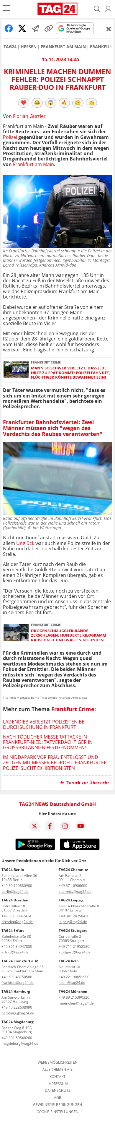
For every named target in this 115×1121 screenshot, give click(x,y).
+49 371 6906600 (73, 885)
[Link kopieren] (49, 28)
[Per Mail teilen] (35, 28)
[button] (108, 9)
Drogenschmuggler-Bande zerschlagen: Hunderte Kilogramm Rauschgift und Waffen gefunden (68, 635)
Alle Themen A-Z (57, 1070)
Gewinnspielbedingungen (57, 1105)
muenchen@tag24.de (76, 1003)
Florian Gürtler (29, 116)
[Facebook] (50, 826)
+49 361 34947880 (16, 946)
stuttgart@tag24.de (75, 952)
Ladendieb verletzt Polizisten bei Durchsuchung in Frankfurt (44, 724)
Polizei (10, 137)
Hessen (29, 46)
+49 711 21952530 (74, 946)
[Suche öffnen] (97, 9)
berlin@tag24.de (15, 891)
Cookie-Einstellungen (57, 1112)
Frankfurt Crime (72, 709)
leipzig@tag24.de (73, 921)
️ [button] (24, 102)
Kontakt (57, 1077)
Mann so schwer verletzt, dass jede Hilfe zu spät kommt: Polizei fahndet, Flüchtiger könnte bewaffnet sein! (70, 372)
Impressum (57, 1084)
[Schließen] (109, 29)
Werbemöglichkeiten (58, 1062)
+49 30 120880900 (16, 885)
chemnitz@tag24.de (75, 891)
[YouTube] (80, 826)
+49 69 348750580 (16, 976)
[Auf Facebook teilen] (9, 28)
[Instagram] (65, 826)
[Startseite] (57, 8)
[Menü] (6, 9)
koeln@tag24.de (72, 982)
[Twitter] (34, 826)
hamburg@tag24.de (17, 1012)
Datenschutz (57, 1090)
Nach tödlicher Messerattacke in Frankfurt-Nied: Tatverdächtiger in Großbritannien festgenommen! (48, 742)
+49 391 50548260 (16, 1037)
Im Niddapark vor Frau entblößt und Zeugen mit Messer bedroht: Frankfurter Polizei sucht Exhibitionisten (55, 762)
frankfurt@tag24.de (17, 982)
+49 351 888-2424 (16, 916)
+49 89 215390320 (74, 997)
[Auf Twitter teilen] (22, 28)
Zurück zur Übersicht (87, 783)
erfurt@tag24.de (15, 952)
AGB (57, 1098)
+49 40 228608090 (16, 1007)
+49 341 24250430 (74, 916)
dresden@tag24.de (17, 921)
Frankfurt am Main (63, 46)
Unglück (25, 543)
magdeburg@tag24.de (19, 1043)
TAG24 (10, 46)
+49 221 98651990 (74, 976)
